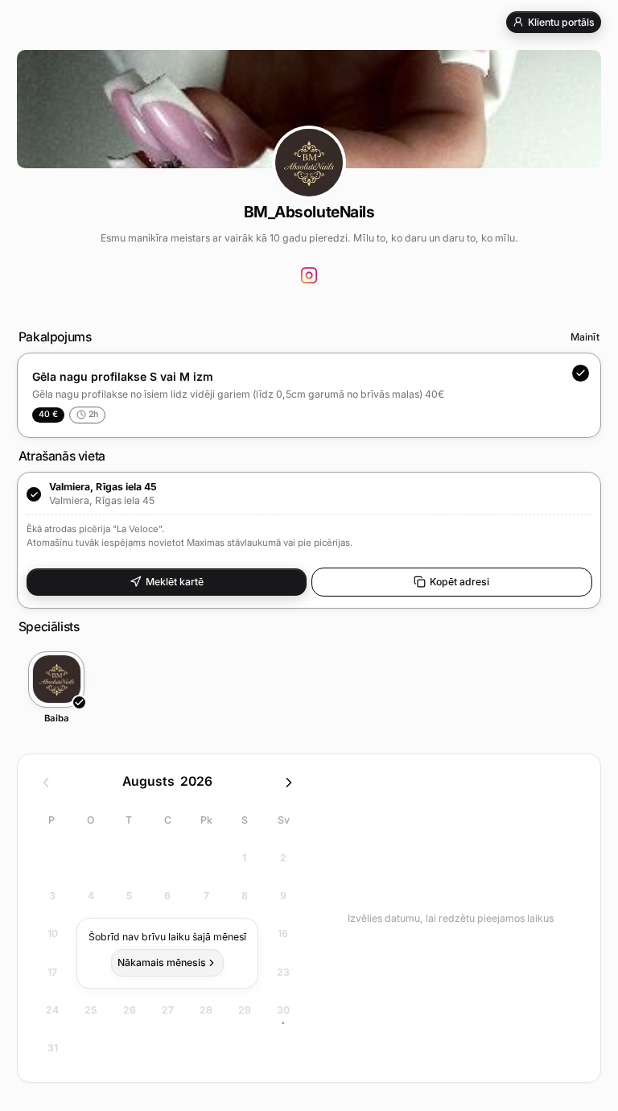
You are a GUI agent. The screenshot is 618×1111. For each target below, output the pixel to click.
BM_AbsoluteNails (309, 211)
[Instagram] (309, 275)
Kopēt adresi (459, 582)
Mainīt (585, 337)
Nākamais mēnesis (161, 962)
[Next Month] (289, 782)
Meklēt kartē (175, 582)
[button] (309, 540)
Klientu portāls (561, 22)
